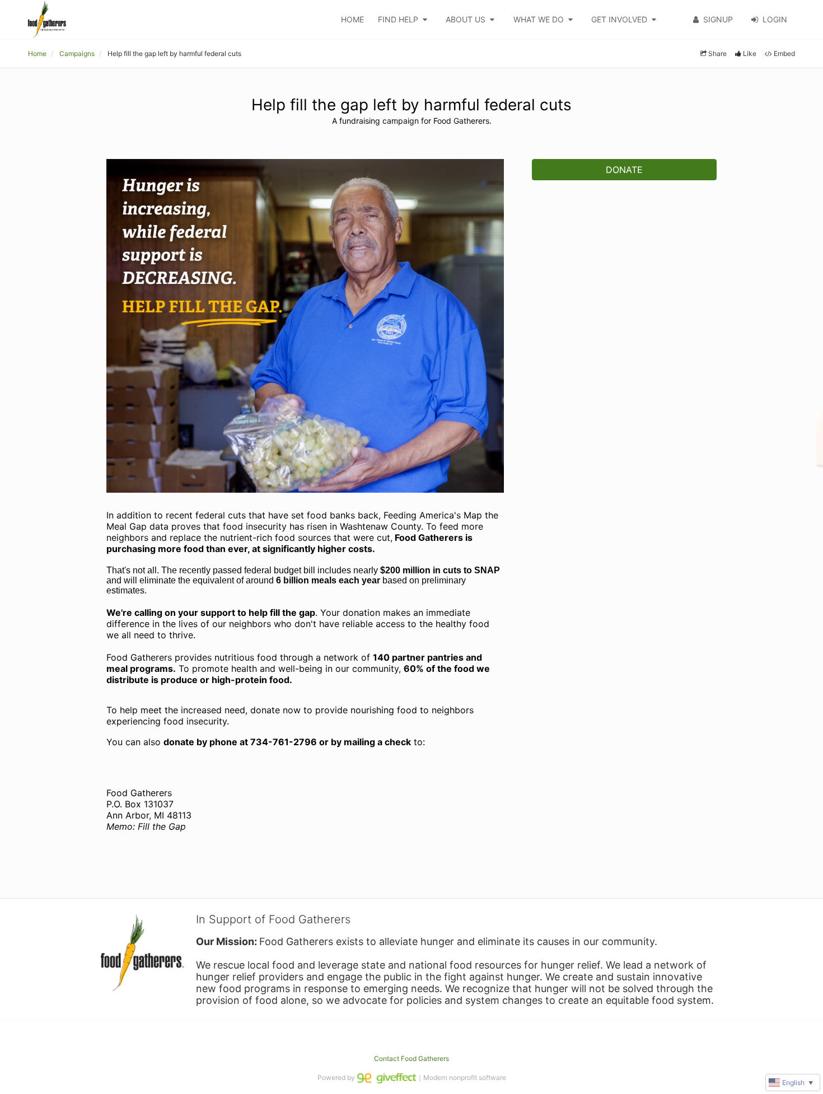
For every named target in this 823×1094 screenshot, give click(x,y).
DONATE (624, 169)
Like (749, 53)
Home (352, 19)
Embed (784, 53)
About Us (465, 19)
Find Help (398, 19)
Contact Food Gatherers (411, 1058)
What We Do (538, 19)
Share (717, 53)
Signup (718, 19)
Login (775, 19)
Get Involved (619, 19)
